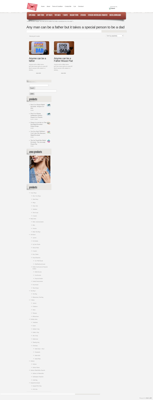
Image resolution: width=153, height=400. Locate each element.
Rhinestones (36, 316)
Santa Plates (38, 358)
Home (43, 6)
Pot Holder (35, 241)
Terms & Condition (57, 6)
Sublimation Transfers (38, 376)
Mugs (34, 202)
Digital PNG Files (37, 386)
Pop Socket (35, 284)
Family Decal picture (38, 281)
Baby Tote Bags (36, 232)
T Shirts (33, 300)
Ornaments (37, 352)
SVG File (35, 389)
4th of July (35, 335)
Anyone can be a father (37, 59)
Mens (34, 310)
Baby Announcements (38, 222)
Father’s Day (36, 332)
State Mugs (35, 199)
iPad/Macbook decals (40, 264)
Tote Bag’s (33, 291)
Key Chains (36, 254)
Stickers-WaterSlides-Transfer (38, 370)
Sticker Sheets (36, 367)
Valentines (35, 322)
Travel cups (35, 212)
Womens (35, 313)
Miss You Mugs (37, 196)
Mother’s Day (36, 329)
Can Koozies (38, 275)
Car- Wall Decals (39, 261)
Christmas (35, 345)
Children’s (35, 306)
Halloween (35, 339)
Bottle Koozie (38, 272)
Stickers (33, 361)
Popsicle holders (39, 278)
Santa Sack (37, 355)
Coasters (35, 216)
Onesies (35, 228)
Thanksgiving (36, 342)
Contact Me (68, 6)
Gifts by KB (148, 398)
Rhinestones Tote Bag (38, 297)
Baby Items (33, 218)
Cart (74, 6)
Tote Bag (35, 294)
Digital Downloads (35, 383)
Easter (34, 325)
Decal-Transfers (36, 257)
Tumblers (35, 209)
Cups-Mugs (34, 193)
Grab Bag (35, 380)
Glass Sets (35, 206)
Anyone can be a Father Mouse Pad (63, 59)
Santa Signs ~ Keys (39, 349)
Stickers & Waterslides (38, 373)
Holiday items (34, 319)
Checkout (80, 6)
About (48, 6)
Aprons (34, 237)
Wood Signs (36, 288)
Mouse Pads (36, 247)
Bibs (34, 225)
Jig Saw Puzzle (36, 244)
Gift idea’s (33, 234)
